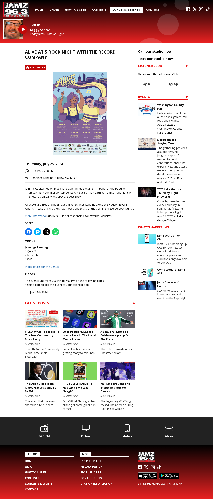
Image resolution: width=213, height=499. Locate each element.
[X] (195, 10)
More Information (36, 216)
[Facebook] (188, 10)
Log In (146, 84)
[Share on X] (46, 232)
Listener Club (150, 66)
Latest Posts (37, 303)
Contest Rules (91, 478)
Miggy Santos (40, 30)
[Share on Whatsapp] (55, 232)
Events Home (37, 67)
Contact (153, 10)
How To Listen (75, 10)
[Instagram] (201, 10)
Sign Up (173, 84)
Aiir (180, 483)
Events (144, 97)
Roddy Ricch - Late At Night (47, 34)
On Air (54, 10)
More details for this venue (42, 267)
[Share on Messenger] (37, 232)
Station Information (96, 484)
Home (39, 10)
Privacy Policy (91, 467)
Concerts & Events (126, 10)
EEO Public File (90, 472)
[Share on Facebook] (28, 232)
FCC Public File (90, 461)
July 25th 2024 (39, 292)
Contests (99, 10)
